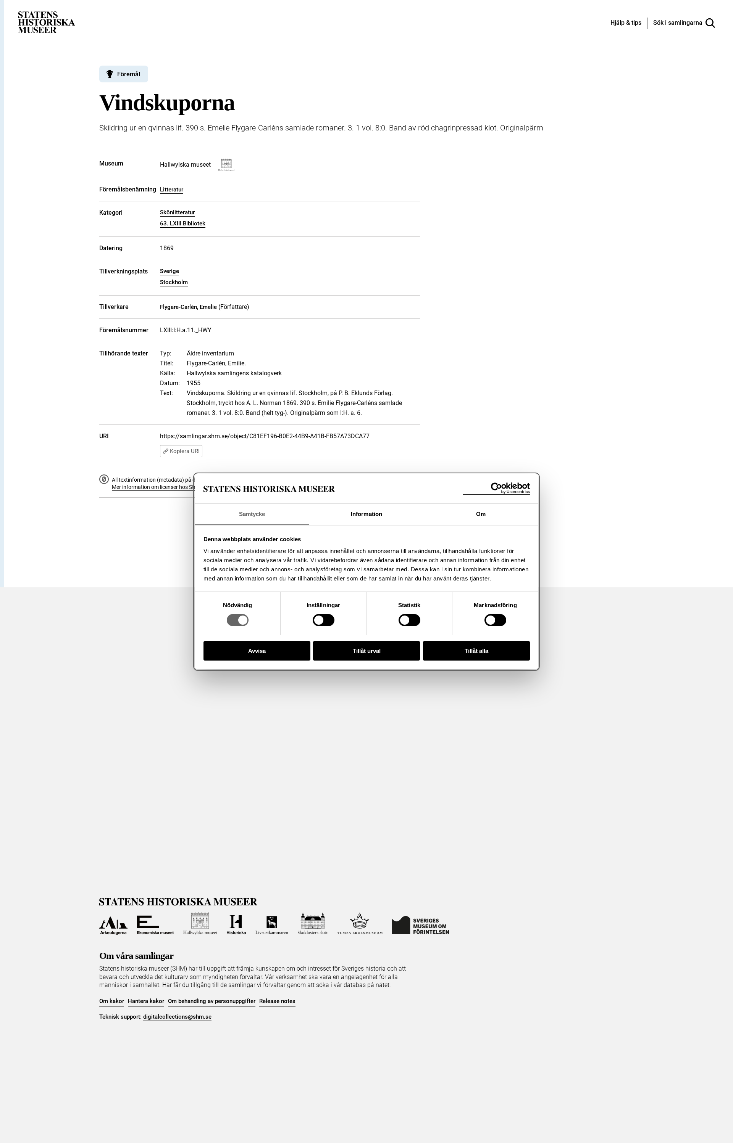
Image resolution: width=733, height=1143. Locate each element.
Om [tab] (481, 513)
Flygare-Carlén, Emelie (188, 307)
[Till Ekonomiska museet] (155, 923)
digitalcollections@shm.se (177, 1016)
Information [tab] (366, 513)
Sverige (169, 271)
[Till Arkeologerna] (113, 923)
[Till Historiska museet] (236, 923)
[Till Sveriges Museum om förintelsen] (420, 923)
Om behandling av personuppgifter (211, 1001)
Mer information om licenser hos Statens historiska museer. (182, 487)
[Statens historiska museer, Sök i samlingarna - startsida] (46, 21)
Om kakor (111, 1001)
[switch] (323, 620)
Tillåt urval (367, 650)
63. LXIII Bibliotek (182, 223)
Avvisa (257, 650)
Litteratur (171, 189)
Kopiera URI (185, 451)
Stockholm (174, 282)
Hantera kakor (146, 1001)
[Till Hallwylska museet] (200, 923)
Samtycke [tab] (252, 513)
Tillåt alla (476, 650)
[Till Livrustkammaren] (271, 923)
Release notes (277, 1001)
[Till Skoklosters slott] (313, 923)
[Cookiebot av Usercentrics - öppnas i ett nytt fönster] (496, 488)
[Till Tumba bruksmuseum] (360, 923)
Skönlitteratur (177, 212)
